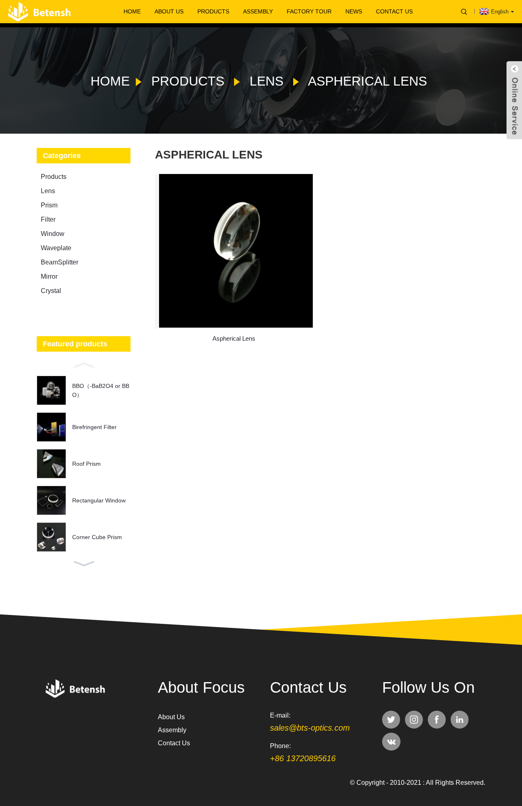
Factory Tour (309, 11)
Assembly (258, 11)
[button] (83, 364)
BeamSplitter (59, 262)
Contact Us (394, 11)
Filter (48, 219)
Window (52, 233)
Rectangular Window (99, 500)
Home (132, 11)
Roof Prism (86, 463)
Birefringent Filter (94, 427)
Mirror (49, 276)
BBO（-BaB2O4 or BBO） (100, 390)
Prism (49, 205)
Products (213, 11)
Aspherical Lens (367, 81)
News (353, 11)
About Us (169, 11)
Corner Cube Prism (97, 537)
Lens (266, 81)
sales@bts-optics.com (310, 727)
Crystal (51, 290)
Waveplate (56, 247)
